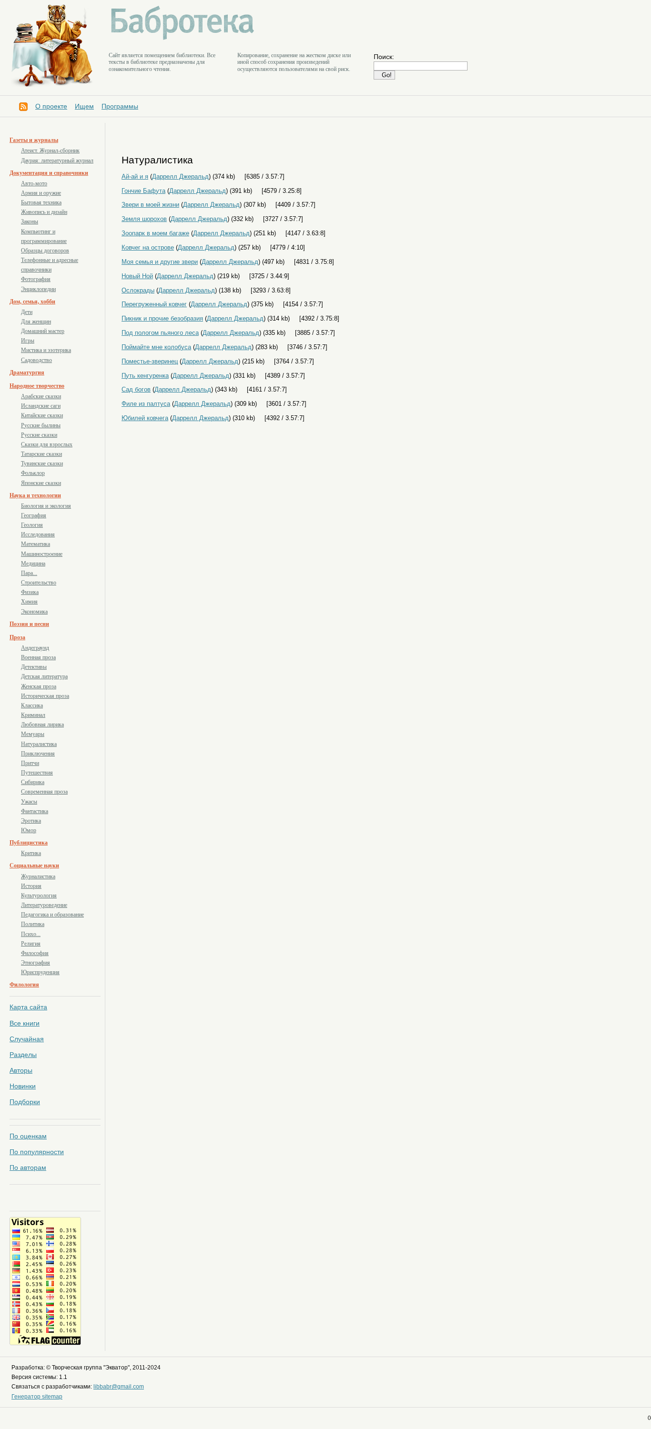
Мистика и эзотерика (46, 350)
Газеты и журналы (34, 140)
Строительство (38, 582)
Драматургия (27, 372)
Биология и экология (46, 506)
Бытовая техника (41, 202)
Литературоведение (44, 905)
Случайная (27, 1039)
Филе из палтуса (146, 403)
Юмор (28, 830)
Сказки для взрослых (46, 444)
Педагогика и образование (52, 914)
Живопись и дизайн (44, 212)
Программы (120, 106)
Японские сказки (41, 483)
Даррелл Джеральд (180, 176)
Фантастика (34, 811)
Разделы (23, 1054)
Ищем (84, 106)
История (31, 886)
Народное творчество (37, 386)
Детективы (34, 667)
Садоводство (36, 360)
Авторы (21, 1070)
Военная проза (38, 657)
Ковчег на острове (148, 247)
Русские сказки (39, 435)
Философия (35, 953)
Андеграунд (35, 648)
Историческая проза (45, 696)
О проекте (51, 106)
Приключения (38, 753)
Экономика (34, 611)
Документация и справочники (49, 173)
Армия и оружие (41, 193)
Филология (24, 984)
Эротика (31, 821)
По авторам (28, 1167)
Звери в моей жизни (150, 204)
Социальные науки (34, 865)
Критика (31, 853)
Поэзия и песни (29, 624)
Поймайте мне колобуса (156, 347)
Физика (30, 592)
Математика (35, 544)
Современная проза (44, 792)
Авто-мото (34, 183)
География (33, 515)
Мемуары (32, 734)
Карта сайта (28, 1007)
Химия (29, 601)
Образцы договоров (45, 250)
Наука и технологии (35, 495)
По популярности (37, 1152)
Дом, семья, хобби (32, 301)
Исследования (38, 534)
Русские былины (41, 425)
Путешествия (37, 772)
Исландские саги (41, 406)
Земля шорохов (144, 218)
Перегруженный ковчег (154, 304)
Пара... (29, 573)
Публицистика (29, 842)
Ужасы (29, 802)
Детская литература (44, 676)
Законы (29, 221)
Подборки (25, 1102)
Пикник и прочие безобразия (162, 318)
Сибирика (32, 782)
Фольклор (33, 473)
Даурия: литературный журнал (57, 160)
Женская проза (38, 686)
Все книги (25, 1023)
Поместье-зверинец (150, 361)
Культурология (39, 895)
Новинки (23, 1086)
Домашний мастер (42, 331)
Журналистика (38, 876)
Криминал (33, 715)
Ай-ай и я (135, 176)
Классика (32, 705)
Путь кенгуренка (145, 375)
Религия (31, 943)
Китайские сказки (42, 415)
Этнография (35, 963)
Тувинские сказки (42, 463)
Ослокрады (138, 290)
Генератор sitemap (36, 1396)
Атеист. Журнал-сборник (50, 150)
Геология (32, 525)
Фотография (36, 279)
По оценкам (28, 1136)
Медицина (33, 563)
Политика (32, 924)
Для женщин (36, 321)
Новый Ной (137, 276)
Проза (17, 637)
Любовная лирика (42, 724)
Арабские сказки (41, 396)
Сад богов (136, 389)
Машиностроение (41, 554)
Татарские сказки (41, 454)
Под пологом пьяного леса (160, 332)
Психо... (31, 934)
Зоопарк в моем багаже (155, 233)
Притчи (30, 763)
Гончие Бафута (143, 190)
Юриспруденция (40, 972)
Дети (26, 312)
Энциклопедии (38, 289)
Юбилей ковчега (145, 418)
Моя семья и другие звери (160, 261)
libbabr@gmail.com (118, 1386)
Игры (27, 340)
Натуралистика (39, 744)
